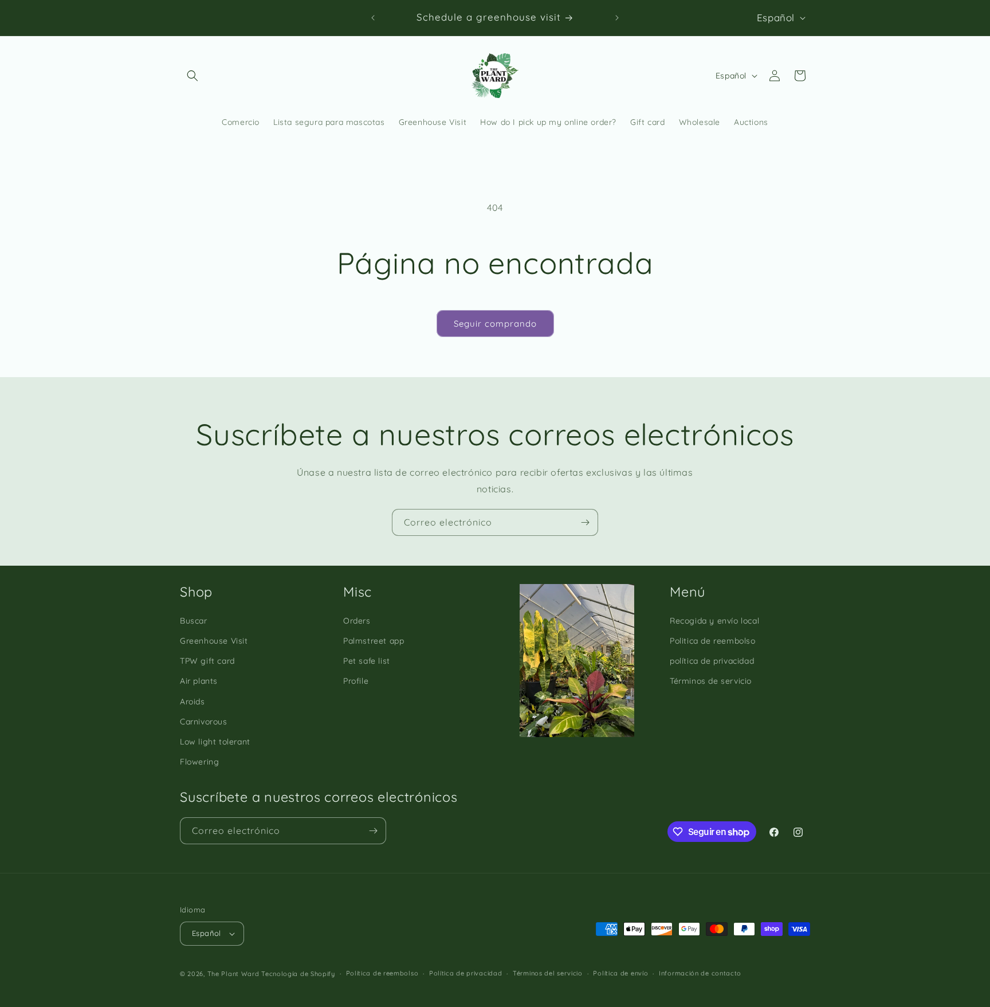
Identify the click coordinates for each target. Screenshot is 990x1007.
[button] (192, 75)
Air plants (199, 681)
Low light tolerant (215, 741)
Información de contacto (700, 973)
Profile (355, 681)
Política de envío (620, 973)
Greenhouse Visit (214, 641)
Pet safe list (366, 661)
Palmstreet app (373, 641)
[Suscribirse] (585, 522)
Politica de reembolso (713, 641)
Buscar (193, 621)
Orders (357, 621)
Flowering (199, 762)
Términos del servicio (548, 973)
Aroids (192, 701)
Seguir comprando (495, 323)
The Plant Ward (233, 974)
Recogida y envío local (714, 621)
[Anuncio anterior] (373, 18)
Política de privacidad (465, 973)
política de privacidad (712, 661)
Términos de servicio (711, 681)
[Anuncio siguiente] (617, 18)
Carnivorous (203, 721)
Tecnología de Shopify (298, 974)
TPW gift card (207, 661)
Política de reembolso (382, 973)
